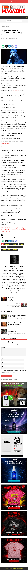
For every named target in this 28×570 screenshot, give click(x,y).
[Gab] (17, 1)
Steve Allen (12, 38)
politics (10, 247)
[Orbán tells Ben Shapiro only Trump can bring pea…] (4, 317)
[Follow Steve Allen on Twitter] (13, 292)
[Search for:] (14, 20)
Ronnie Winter (18, 247)
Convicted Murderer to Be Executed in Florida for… (15, 323)
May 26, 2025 (13, 333)
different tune (5, 143)
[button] (26, 17)
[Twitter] (11, 1)
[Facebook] (14, 1)
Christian (7, 244)
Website (3, 366)
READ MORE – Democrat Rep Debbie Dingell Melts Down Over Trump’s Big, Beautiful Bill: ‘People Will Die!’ (13, 229)
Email (2, 362)
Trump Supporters (12, 249)
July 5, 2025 (5, 38)
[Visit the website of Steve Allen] (11, 292)
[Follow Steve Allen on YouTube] (16, 292)
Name (2, 358)
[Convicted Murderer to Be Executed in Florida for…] (4, 324)
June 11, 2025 (13, 318)
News (4, 247)
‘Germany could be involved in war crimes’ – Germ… (17, 330)
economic (14, 244)
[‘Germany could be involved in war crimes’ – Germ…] (4, 331)
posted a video (16, 91)
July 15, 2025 (13, 326)
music (21, 244)
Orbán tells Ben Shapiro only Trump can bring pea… (17, 315)
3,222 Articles (20, 266)
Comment (3, 347)
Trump (4, 249)
